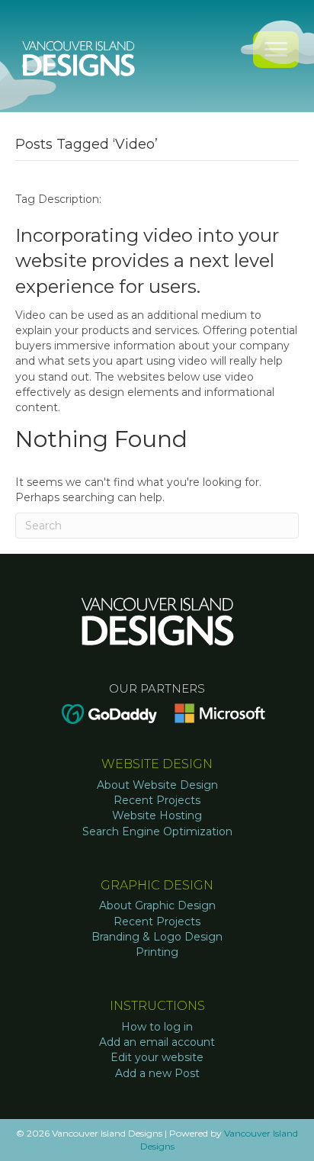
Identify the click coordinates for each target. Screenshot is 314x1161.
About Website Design (157, 785)
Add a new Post (157, 1073)
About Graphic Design (157, 905)
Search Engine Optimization (157, 831)
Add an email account (157, 1042)
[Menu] (276, 49)
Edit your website (157, 1057)
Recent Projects (157, 800)
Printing (157, 952)
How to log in (157, 1027)
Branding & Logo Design (157, 937)
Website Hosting (157, 815)
